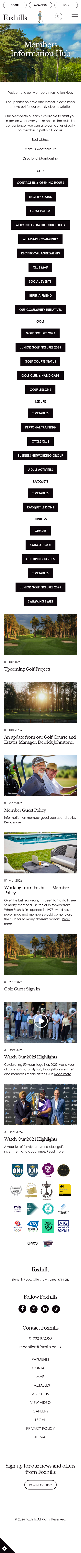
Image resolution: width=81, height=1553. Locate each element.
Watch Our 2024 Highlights (30, 1139)
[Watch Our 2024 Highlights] (40, 1104)
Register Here (40, 1485)
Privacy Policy (40, 1428)
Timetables (40, 1385)
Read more (12, 822)
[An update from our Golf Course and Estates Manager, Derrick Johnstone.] (40, 702)
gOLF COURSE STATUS (40, 361)
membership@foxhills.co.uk (42, 130)
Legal (40, 1420)
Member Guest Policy (25, 810)
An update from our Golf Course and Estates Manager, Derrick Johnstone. (40, 739)
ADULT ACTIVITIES (40, 470)
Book (15, 5)
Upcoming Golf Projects (27, 669)
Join (66, 5)
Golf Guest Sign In (22, 989)
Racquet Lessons (40, 507)
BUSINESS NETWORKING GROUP (40, 455)
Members (40, 5)
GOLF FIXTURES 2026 (40, 333)
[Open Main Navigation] (75, 17)
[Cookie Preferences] (8, 1545)
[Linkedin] (45, 1309)
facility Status (40, 197)
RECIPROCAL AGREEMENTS (40, 253)
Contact (40, 1368)
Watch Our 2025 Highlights (30, 1057)
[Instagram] (34, 1309)
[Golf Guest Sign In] (40, 954)
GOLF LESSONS (40, 390)
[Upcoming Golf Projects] (40, 634)
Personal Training (40, 427)
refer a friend (40, 296)
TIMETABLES (40, 413)
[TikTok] (56, 1309)
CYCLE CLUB (40, 441)
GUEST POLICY (40, 211)
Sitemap (40, 1437)
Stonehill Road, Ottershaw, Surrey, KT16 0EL (40, 1279)
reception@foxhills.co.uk (40, 1347)
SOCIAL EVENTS (40, 281)
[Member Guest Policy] (40, 775)
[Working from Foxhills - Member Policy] (40, 852)
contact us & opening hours (40, 183)
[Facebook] (22, 1309)
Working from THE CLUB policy (40, 225)
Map (40, 1376)
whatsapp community (40, 239)
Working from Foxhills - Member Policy (36, 890)
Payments (40, 1359)
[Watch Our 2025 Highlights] (40, 1022)
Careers (40, 1411)
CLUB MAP (40, 267)
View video (40, 1402)
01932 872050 (40, 1338)
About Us (40, 1394)
